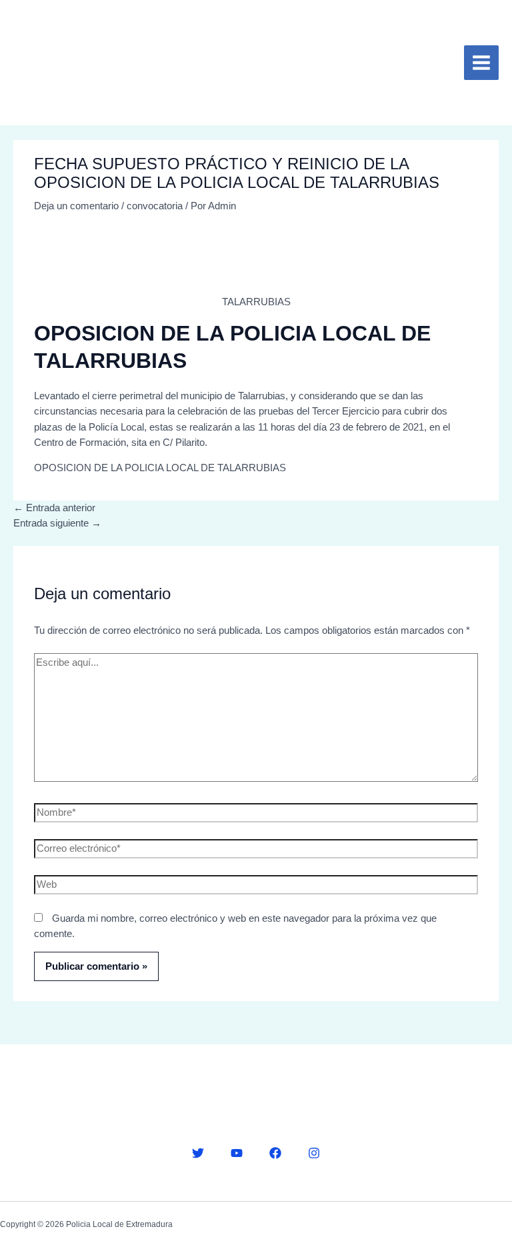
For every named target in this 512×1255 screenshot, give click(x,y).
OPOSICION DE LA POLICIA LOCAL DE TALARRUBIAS (160, 468)
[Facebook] (275, 1153)
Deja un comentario (76, 206)
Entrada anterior (54, 508)
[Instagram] (314, 1153)
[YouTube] (237, 1153)
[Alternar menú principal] (481, 62)
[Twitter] (198, 1153)
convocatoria (155, 206)
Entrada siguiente (57, 523)
